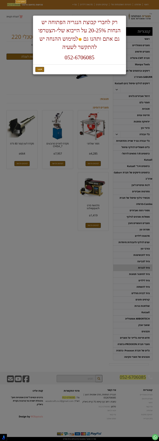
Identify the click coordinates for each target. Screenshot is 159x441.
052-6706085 (79, 57)
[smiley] (80, 39)
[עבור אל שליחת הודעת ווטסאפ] (155, 437)
